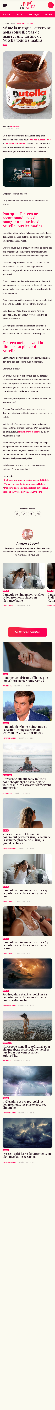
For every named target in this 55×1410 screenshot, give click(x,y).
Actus (19, 14)
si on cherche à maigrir (29, 431)
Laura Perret (15, 126)
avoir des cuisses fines (39, 139)
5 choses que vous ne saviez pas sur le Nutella (26, 480)
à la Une (6, 24)
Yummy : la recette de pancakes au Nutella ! (25, 484)
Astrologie (34, 14)
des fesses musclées (15, 143)
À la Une (6, 14)
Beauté (48, 14)
